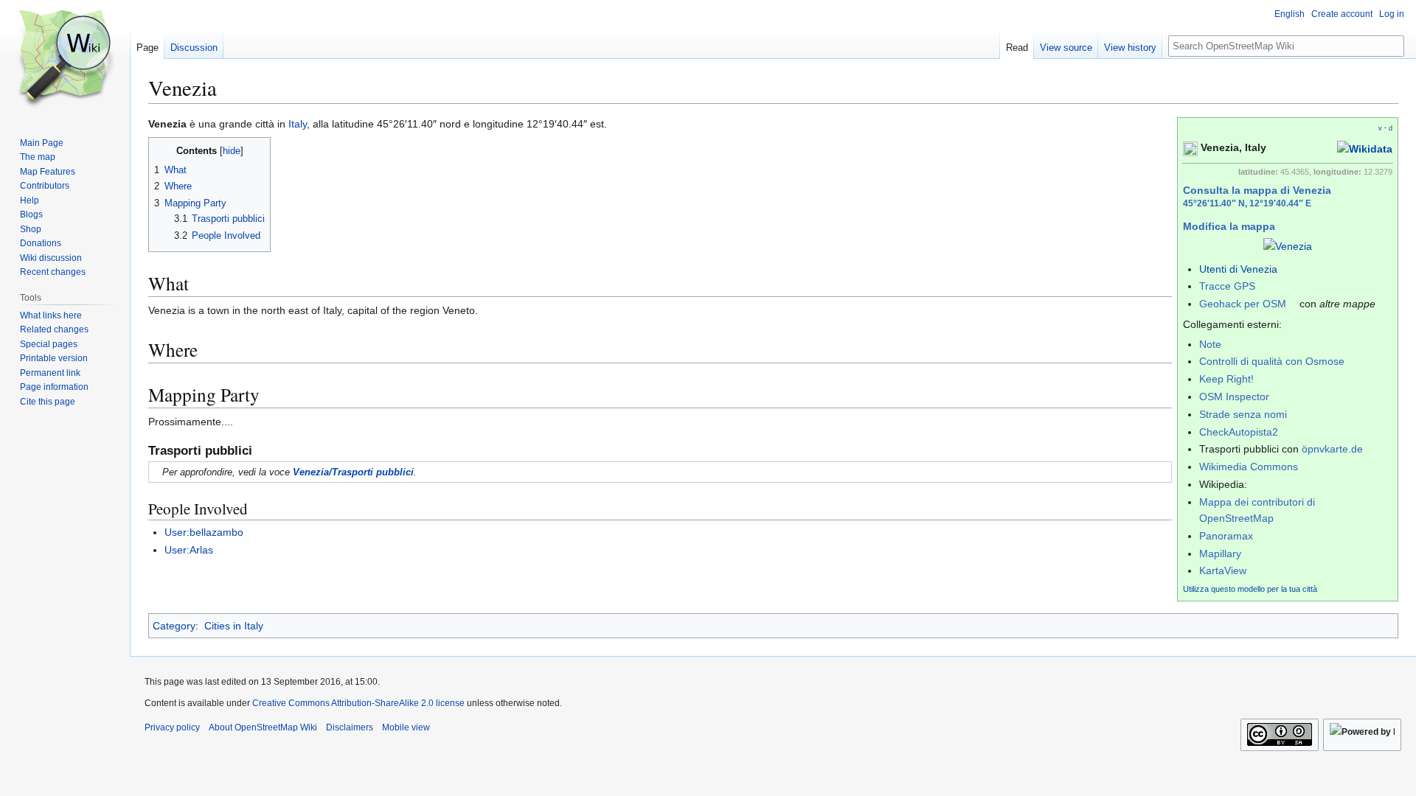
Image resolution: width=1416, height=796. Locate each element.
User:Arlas (188, 550)
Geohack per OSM (1242, 304)
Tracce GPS (1227, 286)
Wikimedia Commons (1248, 466)
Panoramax (1226, 536)
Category (174, 626)
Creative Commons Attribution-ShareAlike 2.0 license (358, 703)
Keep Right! (1226, 379)
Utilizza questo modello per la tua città (1250, 588)
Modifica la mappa (1229, 226)
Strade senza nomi (1243, 414)
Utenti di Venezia (1238, 269)
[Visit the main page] (65, 59)
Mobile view (406, 727)
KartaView (1222, 570)
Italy (297, 124)
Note (1210, 344)
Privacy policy (172, 727)
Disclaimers (349, 727)
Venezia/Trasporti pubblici (353, 472)
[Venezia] (1287, 245)
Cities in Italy (233, 626)
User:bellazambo (203, 532)
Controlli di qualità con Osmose (1271, 361)
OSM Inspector (1234, 396)
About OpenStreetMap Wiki (263, 727)
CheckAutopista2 (1238, 432)
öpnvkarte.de (1332, 449)
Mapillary (1220, 553)
